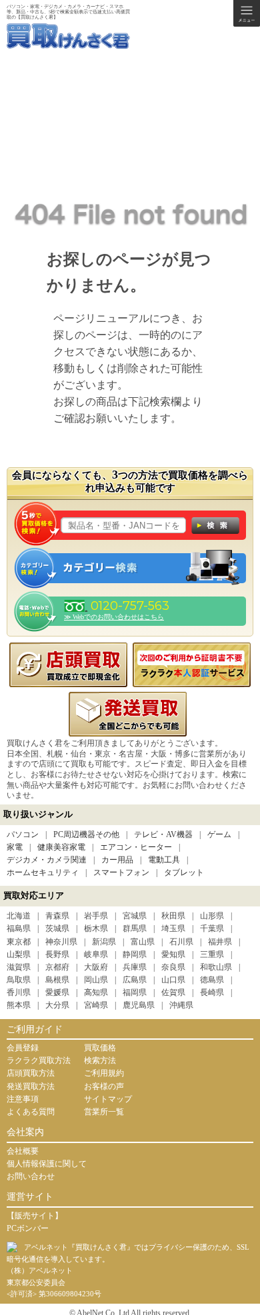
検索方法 (100, 1060)
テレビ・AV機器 (163, 834)
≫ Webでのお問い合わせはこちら (114, 617)
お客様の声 (104, 1086)
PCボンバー (28, 1228)
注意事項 (23, 1099)
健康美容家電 (61, 847)
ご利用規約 (104, 1073)
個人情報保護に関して (47, 1163)
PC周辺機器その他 (86, 834)
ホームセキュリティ (43, 872)
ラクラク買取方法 (39, 1060)
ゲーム (219, 834)
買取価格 (100, 1047)
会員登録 (23, 1047)
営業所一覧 (104, 1111)
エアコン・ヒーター (136, 847)
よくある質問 (31, 1111)
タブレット (184, 872)
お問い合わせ (31, 1176)
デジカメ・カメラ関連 (47, 859)
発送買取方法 (31, 1086)
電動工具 (164, 859)
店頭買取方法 (31, 1073)
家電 (15, 847)
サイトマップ (108, 1099)
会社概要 (23, 1151)
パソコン (23, 834)
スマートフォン (121, 872)
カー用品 (117, 859)
